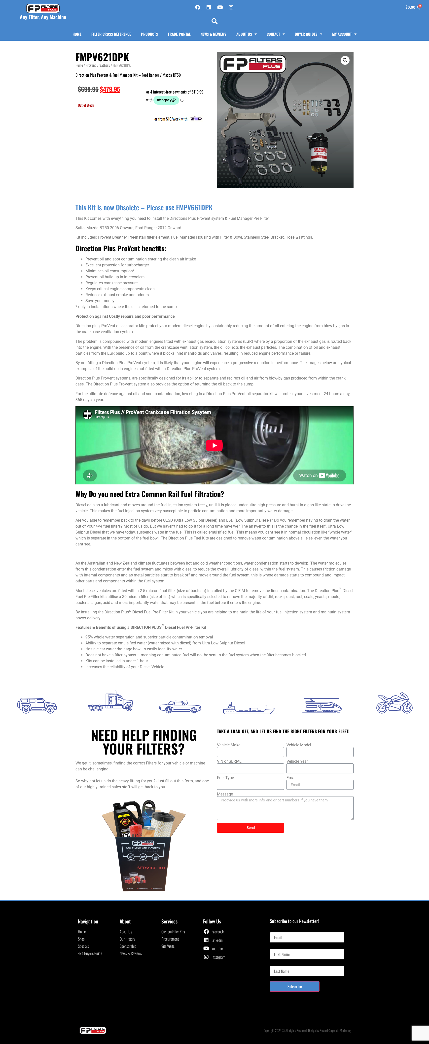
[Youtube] (220, 7)
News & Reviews (213, 34)
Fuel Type (225, 778)
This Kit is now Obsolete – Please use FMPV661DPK (144, 207)
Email (291, 778)
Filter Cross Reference (111, 34)
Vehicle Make (228, 745)
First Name (278, 947)
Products (149, 34)
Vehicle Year (297, 761)
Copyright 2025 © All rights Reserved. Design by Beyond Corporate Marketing (307, 1030)
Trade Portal (179, 34)
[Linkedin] (209, 7)
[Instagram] (231, 7)
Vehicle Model (298, 745)
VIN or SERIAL (229, 761)
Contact (273, 34)
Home (76, 34)
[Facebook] (198, 7)
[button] (214, 21)
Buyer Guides (306, 34)
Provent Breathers (98, 65)
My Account (342, 34)
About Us (244, 34)
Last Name (277, 964)
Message (225, 794)
